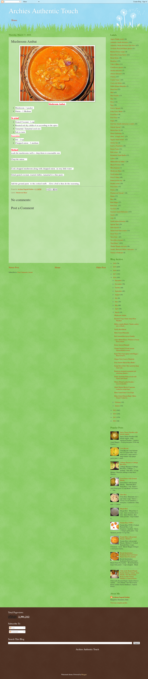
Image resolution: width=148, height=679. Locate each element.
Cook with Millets (116, 83)
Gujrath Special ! (115, 127)
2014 (115, 414)
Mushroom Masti (21, 192)
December (118, 280)
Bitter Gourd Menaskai (121, 333)
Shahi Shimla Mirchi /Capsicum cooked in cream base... (124, 388)
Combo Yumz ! (115, 80)
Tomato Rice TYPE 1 (127, 523)
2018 (115, 270)
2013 (115, 417)
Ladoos (112, 158)
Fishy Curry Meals (116, 111)
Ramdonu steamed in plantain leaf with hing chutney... (125, 372)
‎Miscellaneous (115, 168)
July (116, 298)
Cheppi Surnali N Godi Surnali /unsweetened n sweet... (124, 349)
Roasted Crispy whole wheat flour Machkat (125, 320)
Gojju (112, 121)
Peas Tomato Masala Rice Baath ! (125, 362)
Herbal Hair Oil (115, 130)
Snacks (112, 215)
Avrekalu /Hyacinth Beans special (121, 48)
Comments (14, 632)
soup (111, 218)
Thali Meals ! (114, 243)
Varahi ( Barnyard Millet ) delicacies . (122, 249)
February (118, 402)
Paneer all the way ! (116, 180)
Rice (111, 199)
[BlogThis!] (49, 189)
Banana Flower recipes (117, 52)
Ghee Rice (123, 494)
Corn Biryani (124, 448)
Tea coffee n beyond (116, 240)
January (117, 406)
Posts (13, 628)
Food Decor (114, 114)
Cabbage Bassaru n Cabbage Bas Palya (129, 463)
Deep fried (113, 89)
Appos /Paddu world (117, 39)
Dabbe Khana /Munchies (118, 86)
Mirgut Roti (124, 508)
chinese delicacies (116, 73)
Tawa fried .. (114, 237)
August (117, 295)
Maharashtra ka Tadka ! (117, 161)
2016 (115, 277)
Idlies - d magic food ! (117, 136)
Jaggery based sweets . (117, 139)
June (116, 302)
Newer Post (14, 267)
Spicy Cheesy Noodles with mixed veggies (129, 433)
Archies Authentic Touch (43, 10)
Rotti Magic (114, 202)
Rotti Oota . (114, 205)
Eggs (112, 105)
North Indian (114, 174)
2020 (115, 263)
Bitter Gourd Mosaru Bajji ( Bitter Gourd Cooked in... (125, 397)
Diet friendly (114, 95)
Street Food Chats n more (118, 230)
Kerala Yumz (114, 149)
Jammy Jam (114, 143)
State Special (114, 227)
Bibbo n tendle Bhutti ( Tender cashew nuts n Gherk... (126, 325)
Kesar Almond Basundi (121, 345)
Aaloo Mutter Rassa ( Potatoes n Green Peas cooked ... (126, 341)
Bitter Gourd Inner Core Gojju (124, 392)
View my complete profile (118, 603)
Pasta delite (114, 186)
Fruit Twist (113, 117)
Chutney (113, 77)
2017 (115, 274)
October (117, 287)
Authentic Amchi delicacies (119, 42)
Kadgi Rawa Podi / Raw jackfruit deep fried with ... (126, 367)
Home (14, 20)
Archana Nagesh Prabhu (121, 597)
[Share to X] (52, 189)
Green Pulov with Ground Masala (128, 479)
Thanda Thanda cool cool (118, 246)
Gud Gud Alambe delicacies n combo (122, 124)
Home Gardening (116, 133)
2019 (115, 267)
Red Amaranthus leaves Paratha (124, 336)
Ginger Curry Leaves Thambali (124, 359)
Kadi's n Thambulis (116, 146)
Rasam (112, 196)
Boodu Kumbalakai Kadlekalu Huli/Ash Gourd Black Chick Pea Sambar (128, 555)
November (118, 284)
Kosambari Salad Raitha (118, 155)
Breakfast (113, 61)
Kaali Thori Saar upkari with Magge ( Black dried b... (126, 355)
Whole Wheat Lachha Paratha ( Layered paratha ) (124, 383)
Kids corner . (114, 152)
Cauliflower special (116, 67)
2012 (115, 421)
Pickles (112, 190)
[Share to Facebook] (54, 189)
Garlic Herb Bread (120, 329)
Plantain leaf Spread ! (117, 193)
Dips (111, 99)
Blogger (83, 674)
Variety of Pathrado (116, 252)
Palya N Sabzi (114, 177)
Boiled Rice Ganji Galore (118, 55)
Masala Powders (115, 165)
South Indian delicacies (117, 221)
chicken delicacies (116, 70)
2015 (115, 410)
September (118, 291)
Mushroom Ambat (120, 315)
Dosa (112, 102)
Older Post (101, 267)
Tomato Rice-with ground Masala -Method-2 (128, 538)
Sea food (113, 209)
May (116, 305)
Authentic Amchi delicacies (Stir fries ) (123, 45)
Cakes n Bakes (115, 64)
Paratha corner (115, 183)
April (117, 309)
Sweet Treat (114, 234)
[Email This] (47, 189)
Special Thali (114, 224)
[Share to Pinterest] (56, 189)
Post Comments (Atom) (25, 272)
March (117, 312)
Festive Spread (115, 108)
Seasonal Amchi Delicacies (119, 212)
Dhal (112, 92)
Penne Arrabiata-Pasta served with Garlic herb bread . (125, 377)
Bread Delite (114, 58)
